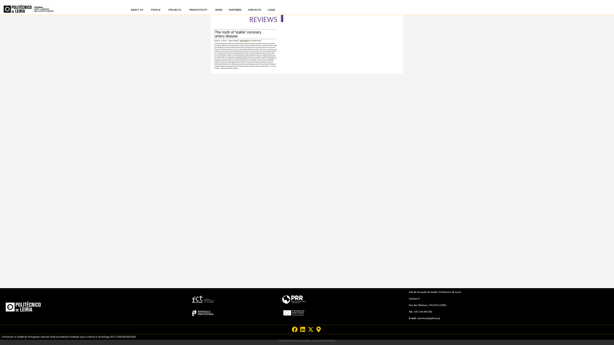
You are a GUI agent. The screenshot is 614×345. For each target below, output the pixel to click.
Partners (235, 9)
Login (271, 9)
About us (137, 9)
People (156, 9)
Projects (175, 9)
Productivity (198, 9)
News (218, 9)
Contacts (254, 9)
